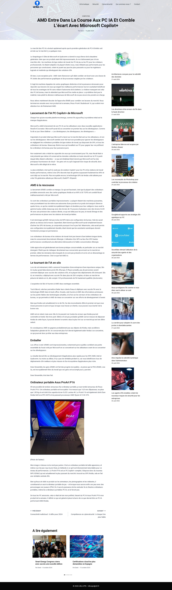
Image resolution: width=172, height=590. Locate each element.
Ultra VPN (82, 586)
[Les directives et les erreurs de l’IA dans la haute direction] (127, 95)
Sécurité (95, 4)
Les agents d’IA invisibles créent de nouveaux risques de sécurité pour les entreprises (126, 395)
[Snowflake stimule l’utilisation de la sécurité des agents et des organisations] (127, 235)
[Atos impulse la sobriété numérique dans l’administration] (127, 343)
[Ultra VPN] (37, 4)
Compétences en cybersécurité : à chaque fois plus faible (88, 514)
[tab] (64, 574)
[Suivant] (100, 554)
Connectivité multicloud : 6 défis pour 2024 (46, 512)
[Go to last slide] (35, 554)
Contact (137, 4)
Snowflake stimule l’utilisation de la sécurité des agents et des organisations (124, 252)
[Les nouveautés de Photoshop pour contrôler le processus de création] (127, 165)
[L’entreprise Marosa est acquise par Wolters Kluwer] (127, 130)
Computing (86, 16)
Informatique (84, 4)
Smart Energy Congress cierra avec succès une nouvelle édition (48, 562)
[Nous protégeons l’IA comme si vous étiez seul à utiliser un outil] (127, 273)
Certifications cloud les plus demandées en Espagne (84, 562)
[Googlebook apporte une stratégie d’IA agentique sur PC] (127, 200)
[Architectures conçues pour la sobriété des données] (127, 60)
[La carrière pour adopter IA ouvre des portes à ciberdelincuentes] (127, 308)
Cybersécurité (107, 4)
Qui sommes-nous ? (123, 4)
